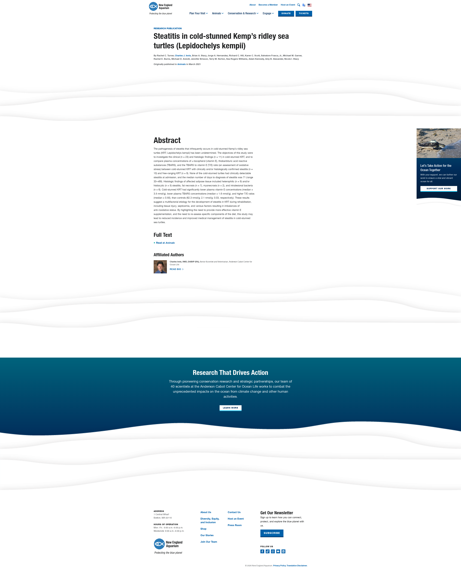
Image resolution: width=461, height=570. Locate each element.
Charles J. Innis (183, 55)
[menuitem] (252, 4)
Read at (165, 242)
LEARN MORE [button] (230, 408)
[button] (298, 4)
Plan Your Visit (197, 13)
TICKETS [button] (304, 13)
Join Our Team (208, 541)
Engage (267, 13)
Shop (203, 528)
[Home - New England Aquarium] (160, 8)
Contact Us (234, 512)
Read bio (176, 269)
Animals (216, 13)
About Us (205, 512)
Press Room (235, 525)
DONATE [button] (286, 13)
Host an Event (288, 4)
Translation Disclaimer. (297, 565)
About (252, 4)
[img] (207, 13)
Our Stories (207, 535)
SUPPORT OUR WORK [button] (439, 188)
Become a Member (268, 4)
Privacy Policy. (279, 565)
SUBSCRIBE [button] (272, 533)
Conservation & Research (242, 13)
